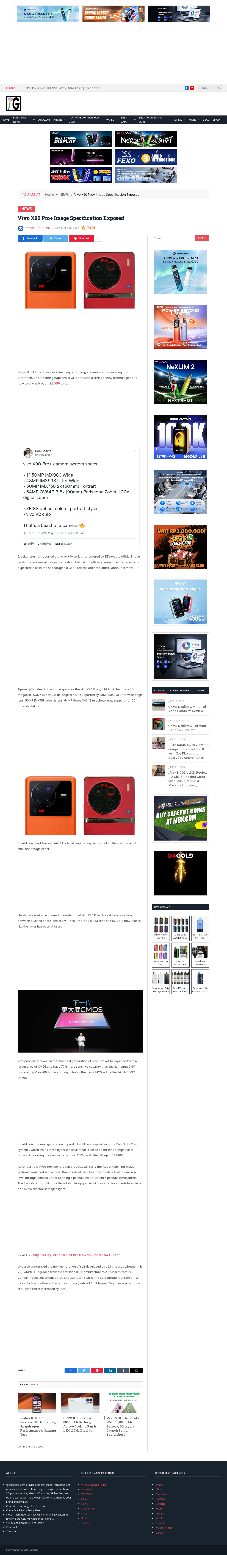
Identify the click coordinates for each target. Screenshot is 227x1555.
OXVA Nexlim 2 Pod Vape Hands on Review (187, 728)
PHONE (57, 119)
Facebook (12, 1527)
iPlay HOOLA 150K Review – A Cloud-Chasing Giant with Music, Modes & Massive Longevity (187, 778)
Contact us (12, 1506)
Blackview (161, 1494)
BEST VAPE (124, 119)
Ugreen (160, 1532)
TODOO (86, 1523)
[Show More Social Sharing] (98, 238)
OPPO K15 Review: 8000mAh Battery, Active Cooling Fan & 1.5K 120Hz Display (63, 88)
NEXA (84, 1503)
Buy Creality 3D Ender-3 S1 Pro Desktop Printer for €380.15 (77, 1255)
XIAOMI (200, 690)
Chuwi (159, 1489)
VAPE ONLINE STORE (93, 1484)
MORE (192, 119)
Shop (216, 119)
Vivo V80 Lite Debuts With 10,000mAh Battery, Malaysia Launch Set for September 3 (123, 1426)
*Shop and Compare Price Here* (25, 1523)
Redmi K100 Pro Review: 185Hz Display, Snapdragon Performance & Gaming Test (38, 1426)
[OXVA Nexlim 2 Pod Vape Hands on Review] (158, 724)
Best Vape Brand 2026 (150, 119)
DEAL (206, 119)
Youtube (11, 1531)
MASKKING (87, 1508)
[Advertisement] (113, 53)
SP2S (84, 1513)
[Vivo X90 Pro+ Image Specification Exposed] (80, 277)
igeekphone (31, 1549)
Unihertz (160, 1503)
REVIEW (177, 119)
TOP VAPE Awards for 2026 (84, 119)
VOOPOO (86, 1494)
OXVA (84, 1499)
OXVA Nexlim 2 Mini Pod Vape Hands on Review (187, 709)
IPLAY (84, 1518)
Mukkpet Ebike (164, 1527)
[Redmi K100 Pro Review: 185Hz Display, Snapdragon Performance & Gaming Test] (37, 1403)
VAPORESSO (88, 1489)
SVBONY (161, 1484)
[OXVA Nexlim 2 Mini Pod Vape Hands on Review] (158, 705)
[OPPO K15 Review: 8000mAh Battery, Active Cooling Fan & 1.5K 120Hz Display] (80, 1403)
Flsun (159, 1508)
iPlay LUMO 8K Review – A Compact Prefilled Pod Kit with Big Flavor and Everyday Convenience (188, 751)
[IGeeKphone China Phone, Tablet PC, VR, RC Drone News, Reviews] (13, 103)
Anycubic (161, 1513)
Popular (159, 690)
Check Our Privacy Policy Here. (23, 1510)
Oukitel (160, 1523)
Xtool (159, 1518)
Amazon (44, 119)
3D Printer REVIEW (181, 690)
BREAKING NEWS (19, 119)
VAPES (110, 119)
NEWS (26, 208)
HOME (6, 119)
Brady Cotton (39, 228)
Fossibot (161, 1499)
